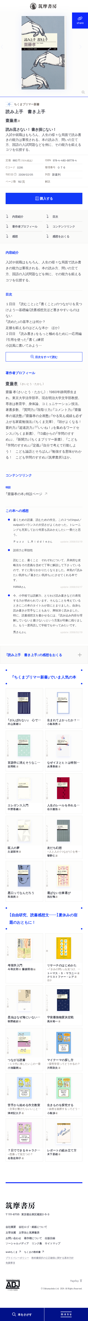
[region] (44, 490)
